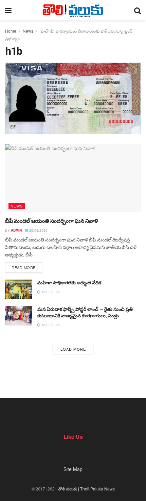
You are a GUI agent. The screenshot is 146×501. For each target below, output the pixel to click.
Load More (73, 349)
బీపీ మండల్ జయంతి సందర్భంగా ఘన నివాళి (51, 221)
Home (10, 31)
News (28, 31)
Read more (24, 267)
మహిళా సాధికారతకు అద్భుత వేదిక (69, 282)
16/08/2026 (50, 291)
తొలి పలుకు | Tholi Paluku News (86, 488)
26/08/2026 (38, 230)
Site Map (73, 469)
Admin (16, 230)
